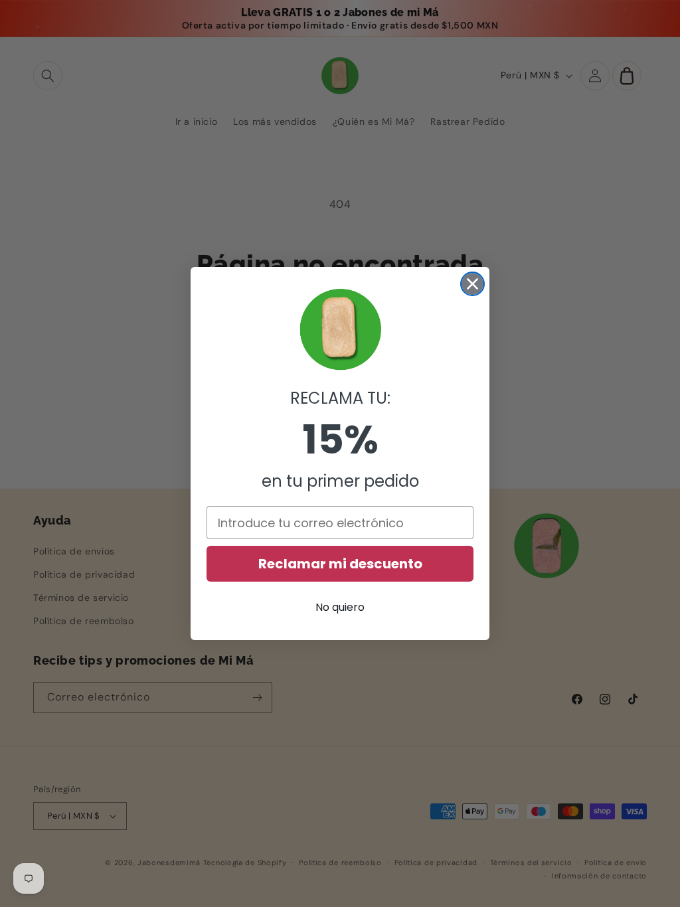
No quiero (340, 607)
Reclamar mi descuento (340, 563)
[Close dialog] (472, 283)
